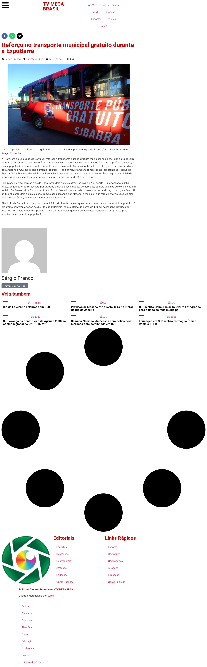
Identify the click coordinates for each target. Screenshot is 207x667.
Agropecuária (111, 5)
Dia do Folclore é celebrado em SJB (26, 307)
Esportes (96, 18)
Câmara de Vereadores (35, 662)
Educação (109, 11)
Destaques (62, 553)
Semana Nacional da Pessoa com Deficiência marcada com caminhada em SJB (101, 322)
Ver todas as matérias (15, 286)
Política (111, 18)
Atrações (61, 567)
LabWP (51, 595)
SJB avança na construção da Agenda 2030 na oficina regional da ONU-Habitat (34, 322)
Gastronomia (63, 560)
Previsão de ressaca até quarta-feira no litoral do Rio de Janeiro (102, 308)
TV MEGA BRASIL (53, 6)
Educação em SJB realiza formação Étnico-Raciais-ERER (168, 322)
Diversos (27, 613)
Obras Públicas (64, 581)
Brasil (95, 11)
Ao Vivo (92, 5)
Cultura (26, 634)
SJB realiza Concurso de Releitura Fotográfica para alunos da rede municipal (170, 308)
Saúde (103, 25)
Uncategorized (34, 58)
